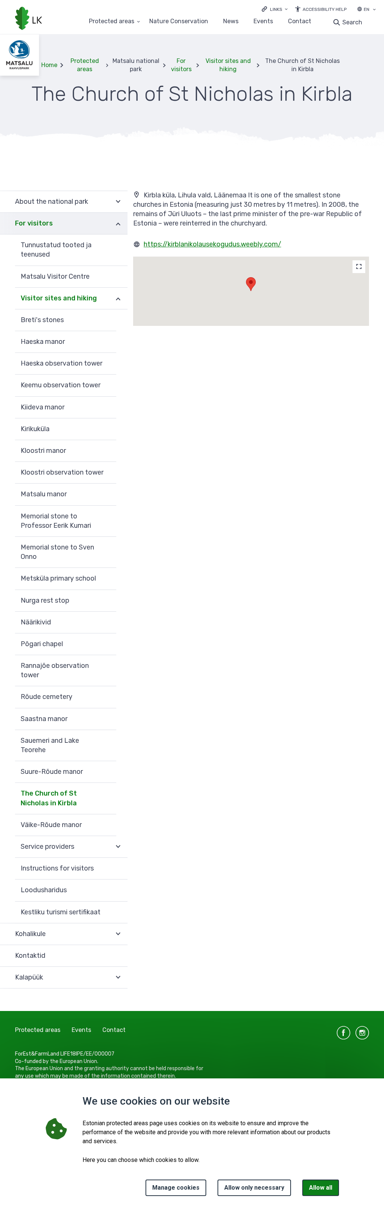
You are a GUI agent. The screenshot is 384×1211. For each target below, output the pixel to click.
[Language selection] (374, 10)
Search (352, 22)
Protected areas (111, 21)
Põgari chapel (42, 644)
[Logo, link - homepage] (28, 19)
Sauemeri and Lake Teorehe (50, 745)
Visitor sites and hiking (228, 65)
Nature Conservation (178, 21)
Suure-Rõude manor (52, 772)
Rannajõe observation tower (55, 670)
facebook (343, 1032)
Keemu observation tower (60, 385)
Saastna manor (44, 719)
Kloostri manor (43, 450)
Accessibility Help (324, 9)
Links (276, 9)
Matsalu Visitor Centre (55, 276)
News (230, 21)
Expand (118, 202)
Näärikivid (36, 622)
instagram (362, 1032)
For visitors (181, 65)
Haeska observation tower (61, 363)
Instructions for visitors (57, 868)
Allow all (320, 1187)
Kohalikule (30, 934)
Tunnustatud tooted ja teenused (56, 249)
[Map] (358, 266)
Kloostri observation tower (62, 472)
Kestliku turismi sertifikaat (60, 912)
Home (49, 65)
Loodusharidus (44, 890)
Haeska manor (43, 341)
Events (263, 21)
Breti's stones (42, 320)
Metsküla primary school (58, 578)
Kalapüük (29, 977)
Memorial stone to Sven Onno (57, 552)
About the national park (51, 201)
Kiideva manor (42, 407)
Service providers (47, 846)
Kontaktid (30, 955)
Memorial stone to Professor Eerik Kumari (56, 521)
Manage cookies (176, 1187)
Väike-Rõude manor (51, 825)
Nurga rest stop (45, 600)
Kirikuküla (35, 429)
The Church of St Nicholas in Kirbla (49, 798)
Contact (299, 21)
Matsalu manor (44, 494)
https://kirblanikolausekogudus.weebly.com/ (212, 244)
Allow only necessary (254, 1187)
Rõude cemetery (46, 697)
